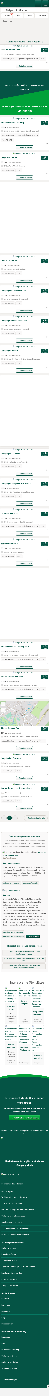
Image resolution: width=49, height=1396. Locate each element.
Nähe (29, 16)
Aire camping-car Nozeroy (12, 122)
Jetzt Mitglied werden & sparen (25, 1118)
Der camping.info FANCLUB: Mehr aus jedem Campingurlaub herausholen (24, 966)
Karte (19, 16)
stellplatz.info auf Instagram (13, 936)
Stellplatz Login (10, 1380)
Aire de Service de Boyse (12, 677)
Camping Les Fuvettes (11, 758)
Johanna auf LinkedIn (30, 883)
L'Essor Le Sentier (9, 260)
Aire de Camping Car (10, 728)
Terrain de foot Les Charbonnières (16, 788)
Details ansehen (25, 66)
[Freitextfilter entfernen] (38, 3)
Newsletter (5, 1311)
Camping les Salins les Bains (13, 290)
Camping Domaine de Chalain (14, 320)
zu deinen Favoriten (9, 1369)
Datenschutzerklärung (10, 1350)
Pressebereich (7, 1324)
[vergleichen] (3, 53)
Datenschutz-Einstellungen (12, 1184)
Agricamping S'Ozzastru (11, 1008)
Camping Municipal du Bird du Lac (16, 483)
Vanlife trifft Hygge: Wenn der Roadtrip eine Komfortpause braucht (24, 953)
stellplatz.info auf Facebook (13, 932)
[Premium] (44, 985)
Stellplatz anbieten (9, 1248)
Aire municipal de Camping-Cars (15, 646)
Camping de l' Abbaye (10, 454)
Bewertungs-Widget (9, 1279)
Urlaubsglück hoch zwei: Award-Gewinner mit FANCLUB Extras (24, 960)
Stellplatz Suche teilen (36, 818)
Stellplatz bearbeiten (9, 1286)
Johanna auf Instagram (11, 883)
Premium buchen (10, 1261)
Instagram (5, 1305)
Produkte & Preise (8, 1254)
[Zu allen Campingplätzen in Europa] (24, 1150)
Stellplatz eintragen (9, 1356)
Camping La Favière (9, 350)
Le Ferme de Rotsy (9, 513)
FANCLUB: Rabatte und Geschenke (15, 1235)
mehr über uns (33, 936)
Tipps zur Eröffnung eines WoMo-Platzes (18, 1267)
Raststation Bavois (9, 543)
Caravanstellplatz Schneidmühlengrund (24, 1003)
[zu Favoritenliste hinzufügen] (3, 47)
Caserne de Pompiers (10, 50)
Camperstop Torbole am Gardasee (38, 1014)
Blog (3, 1318)
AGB (3, 1343)
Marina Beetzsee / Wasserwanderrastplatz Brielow (11, 1046)
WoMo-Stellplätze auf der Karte (14, 1197)
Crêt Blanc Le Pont (9, 157)
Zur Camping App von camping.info (15, 1229)
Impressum (5, 1337)
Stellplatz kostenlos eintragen (13, 1216)
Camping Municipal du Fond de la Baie (38, 1057)
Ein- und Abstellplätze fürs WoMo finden (17, 1210)
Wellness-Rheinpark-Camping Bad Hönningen (24, 1049)
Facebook (5, 1299)
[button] (4, 818)
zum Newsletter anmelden (11, 1222)
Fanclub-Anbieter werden (11, 1273)
